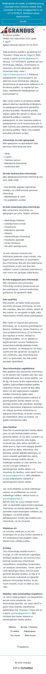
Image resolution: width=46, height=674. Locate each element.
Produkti (15, 631)
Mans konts (30, 635)
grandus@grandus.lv (28, 58)
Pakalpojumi (30, 631)
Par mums (15, 635)
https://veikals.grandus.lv (15, 74)
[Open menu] (44, 30)
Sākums (12, 627)
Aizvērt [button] (23, 21)
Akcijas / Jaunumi (29, 627)
